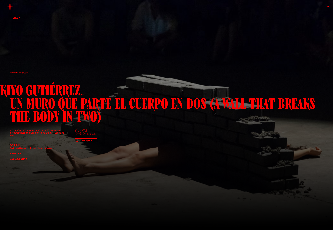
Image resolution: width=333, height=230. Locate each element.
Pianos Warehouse (85, 134)
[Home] (10, 6)
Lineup (16, 18)
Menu (327, 7)
